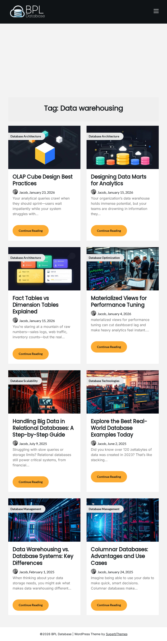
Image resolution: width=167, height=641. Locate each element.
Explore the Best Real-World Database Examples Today (119, 428)
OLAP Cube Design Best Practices (43, 180)
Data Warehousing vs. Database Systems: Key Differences (43, 556)
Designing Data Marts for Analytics (118, 180)
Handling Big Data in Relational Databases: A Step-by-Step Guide (43, 428)
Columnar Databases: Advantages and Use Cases (119, 556)
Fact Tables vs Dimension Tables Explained (35, 305)
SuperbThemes (116, 634)
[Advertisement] (83, 58)
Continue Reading (31, 230)
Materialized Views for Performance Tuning (119, 301)
